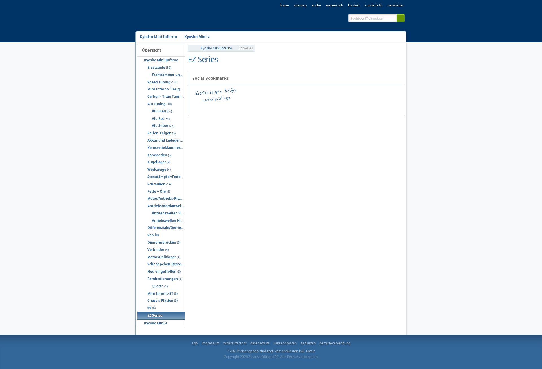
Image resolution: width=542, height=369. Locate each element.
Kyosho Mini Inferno (216, 48)
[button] (401, 18)
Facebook (206, 108)
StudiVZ (291, 108)
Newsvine (376, 108)
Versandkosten (286, 351)
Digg (308, 108)
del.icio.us (240, 108)
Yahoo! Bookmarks (325, 108)
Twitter (257, 108)
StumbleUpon (274, 108)
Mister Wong (342, 108)
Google (223, 108)
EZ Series (245, 48)
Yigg (392, 108)
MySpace (359, 108)
